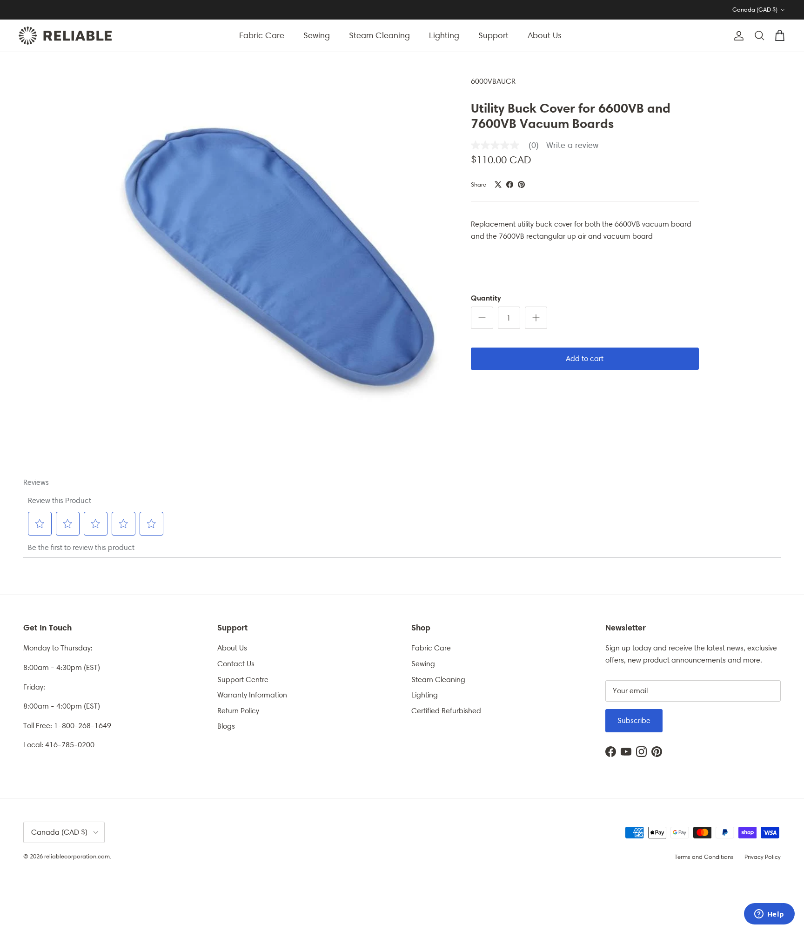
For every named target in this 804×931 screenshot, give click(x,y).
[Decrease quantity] (482, 318)
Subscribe (633, 720)
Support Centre (242, 679)
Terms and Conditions (704, 856)
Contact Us (236, 663)
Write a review (572, 145)
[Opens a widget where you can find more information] (769, 914)
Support (493, 35)
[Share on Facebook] (509, 184)
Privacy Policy (762, 856)
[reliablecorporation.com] (65, 36)
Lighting (444, 35)
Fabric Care (261, 35)
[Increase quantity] (536, 318)
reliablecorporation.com (77, 856)
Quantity (486, 297)
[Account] (737, 35)
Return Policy (238, 710)
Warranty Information (252, 694)
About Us (545, 35)
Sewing (316, 35)
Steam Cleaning (379, 35)
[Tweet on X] (498, 184)
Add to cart (584, 358)
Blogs (226, 726)
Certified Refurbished (446, 710)
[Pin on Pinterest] (521, 184)
